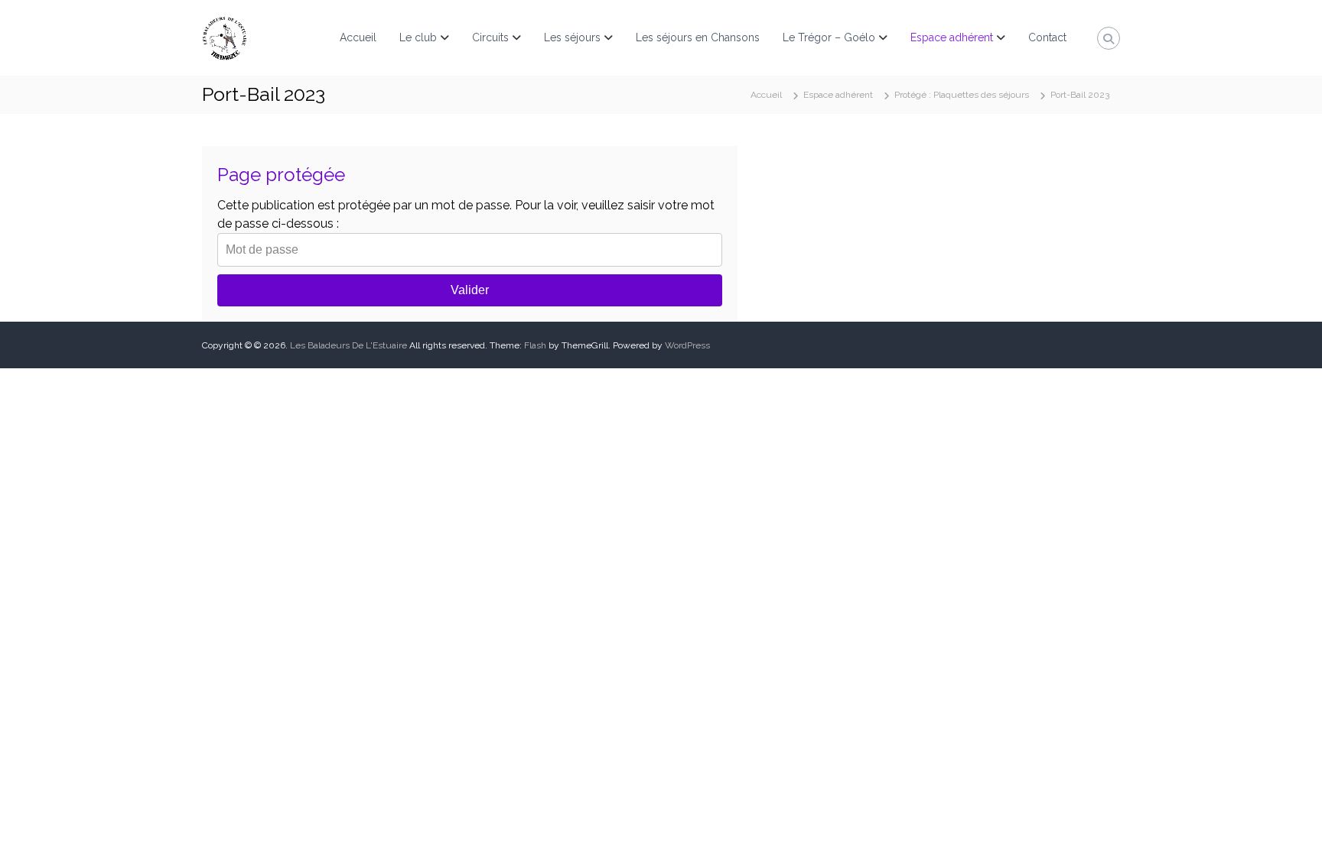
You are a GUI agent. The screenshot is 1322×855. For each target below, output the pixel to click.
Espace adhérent (951, 37)
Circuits (490, 37)
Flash (535, 345)
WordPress (687, 345)
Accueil (358, 37)
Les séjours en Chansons (698, 37)
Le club (418, 37)
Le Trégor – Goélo (829, 37)
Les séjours (572, 37)
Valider (470, 289)
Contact (1047, 37)
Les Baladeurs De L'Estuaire (348, 345)
